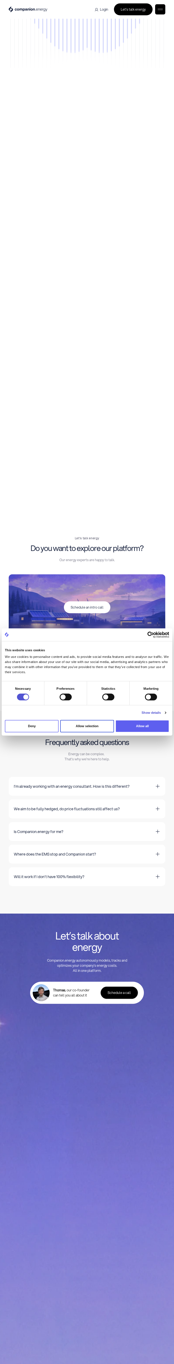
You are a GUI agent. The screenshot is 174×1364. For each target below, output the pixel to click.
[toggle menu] (160, 9)
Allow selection (87, 726)
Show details (151, 712)
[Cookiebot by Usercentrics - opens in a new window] (150, 635)
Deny (32, 726)
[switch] (66, 697)
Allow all (142, 726)
